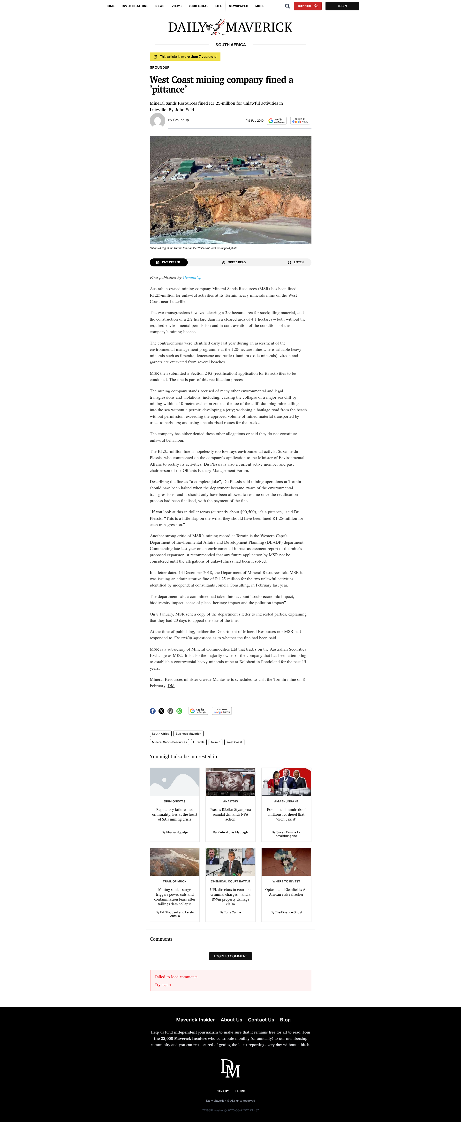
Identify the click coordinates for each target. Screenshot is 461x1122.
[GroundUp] (157, 120)
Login (342, 6)
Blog (285, 1020)
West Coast (234, 742)
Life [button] (218, 6)
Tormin (215, 742)
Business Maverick (188, 734)
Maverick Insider (195, 1020)
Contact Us (261, 1020)
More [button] (259, 6)
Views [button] (177, 6)
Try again (163, 984)
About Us (231, 1020)
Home (110, 6)
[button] (277, 121)
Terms (240, 1091)
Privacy (222, 1091)
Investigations (135, 6)
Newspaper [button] (238, 6)
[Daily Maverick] (230, 27)
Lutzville (198, 742)
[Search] (287, 6)
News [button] (159, 6)
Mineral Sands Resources (169, 742)
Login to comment (230, 956)
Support (304, 6)
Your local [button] (198, 6)
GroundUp (181, 120)
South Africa (160, 734)
